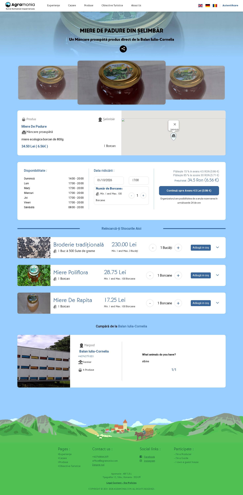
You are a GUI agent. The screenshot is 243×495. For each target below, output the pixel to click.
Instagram (149, 461)
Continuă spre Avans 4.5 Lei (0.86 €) (189, 190)
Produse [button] (88, 5)
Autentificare (230, 5)
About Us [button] (136, 5)
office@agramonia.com (105, 461)
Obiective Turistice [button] (112, 5)
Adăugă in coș (201, 247)
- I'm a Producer (182, 454)
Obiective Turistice (70, 466)
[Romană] (215, 6)
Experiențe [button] (53, 5)
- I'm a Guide (181, 458)
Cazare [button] (72, 5)
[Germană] (207, 6)
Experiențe (65, 454)
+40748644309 (100, 457)
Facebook (149, 457)
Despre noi (98, 465)
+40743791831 (86, 356)
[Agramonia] (20, 5)
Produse (63, 462)
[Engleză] (200, 6)
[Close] (175, 124)
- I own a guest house (186, 462)
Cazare (63, 458)
